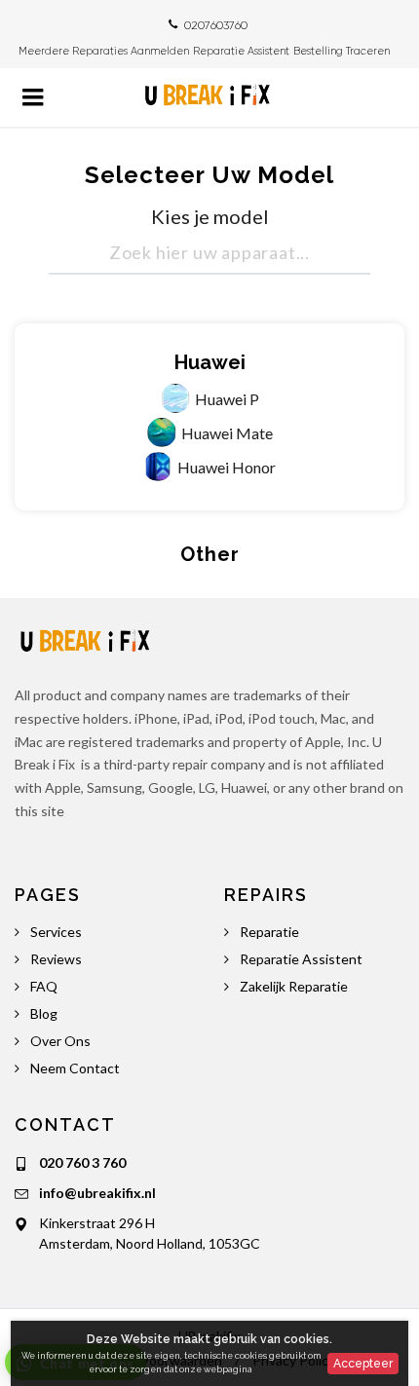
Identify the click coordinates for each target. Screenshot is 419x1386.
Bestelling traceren (343, 51)
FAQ (43, 986)
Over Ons (60, 1040)
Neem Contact (75, 1068)
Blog (43, 1013)
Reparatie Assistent (241, 51)
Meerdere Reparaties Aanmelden (104, 51)
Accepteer (363, 1363)
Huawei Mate (227, 433)
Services (56, 931)
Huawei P (227, 399)
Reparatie (269, 931)
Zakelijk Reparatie (294, 986)
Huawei (210, 362)
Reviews (56, 959)
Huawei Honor (226, 467)
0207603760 (216, 25)
